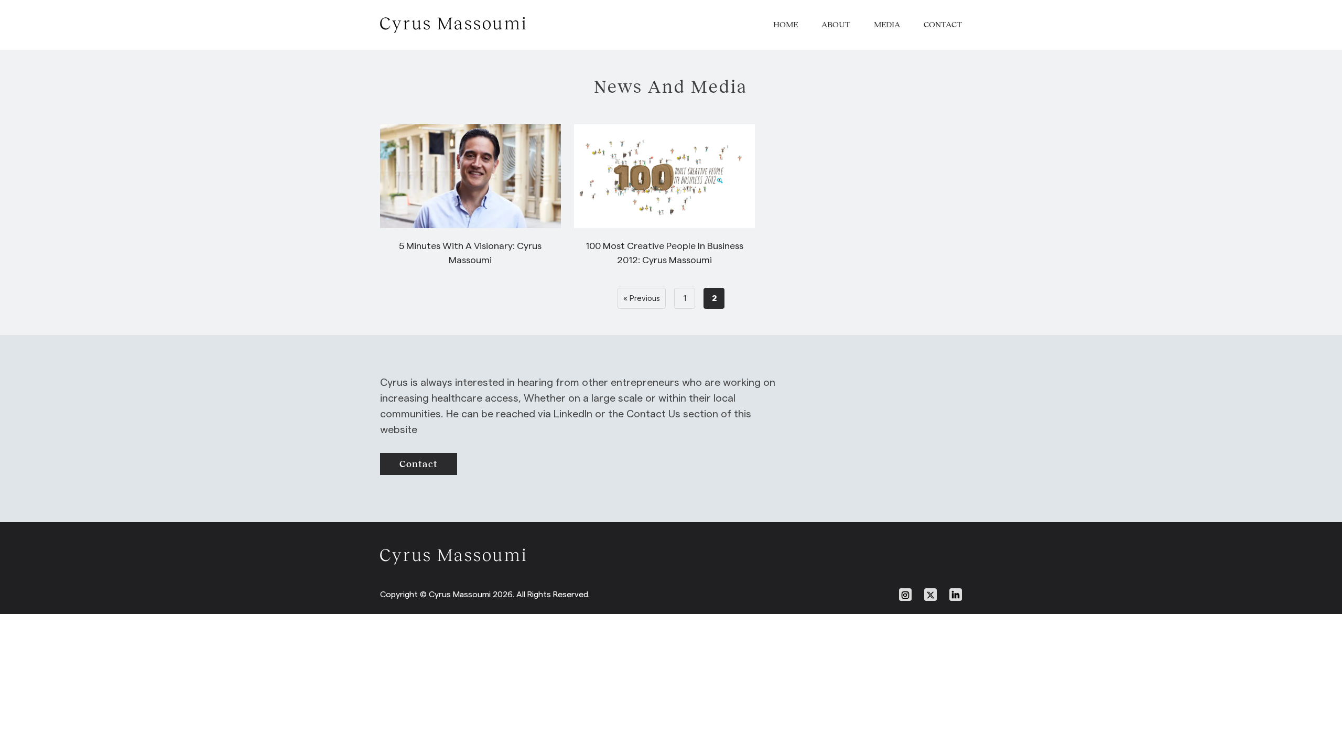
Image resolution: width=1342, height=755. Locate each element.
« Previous (641, 298)
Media (887, 24)
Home (785, 24)
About (835, 24)
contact (418, 464)
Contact (943, 24)
